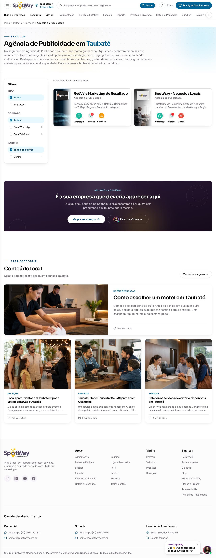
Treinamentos (118, 483)
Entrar (170, 5)
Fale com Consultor (131, 219)
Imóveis (150, 456)
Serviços (29, 22)
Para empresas (190, 462)
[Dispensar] (197, 544)
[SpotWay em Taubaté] (23, 5)
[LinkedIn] (16, 478)
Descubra (35, 14)
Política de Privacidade (194, 494)
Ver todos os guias (195, 274)
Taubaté (17, 22)
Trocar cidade (46, 7)
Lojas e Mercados (120, 462)
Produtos (151, 467)
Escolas (107, 14)
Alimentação (67, 14)
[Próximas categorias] (209, 15)
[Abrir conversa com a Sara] (207, 550)
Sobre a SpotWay (191, 478)
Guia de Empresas (14, 14)
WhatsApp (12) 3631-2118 (94, 532)
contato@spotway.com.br (22, 537)
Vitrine (49, 14)
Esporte (121, 14)
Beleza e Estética (88, 14)
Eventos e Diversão (141, 14)
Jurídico (186, 14)
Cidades (186, 467)
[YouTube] (25, 478)
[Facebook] (33, 478)
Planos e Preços (190, 483)
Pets (113, 467)
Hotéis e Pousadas (166, 14)
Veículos (150, 462)
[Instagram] (7, 478)
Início (7, 22)
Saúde (114, 473)
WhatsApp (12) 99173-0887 (24, 532)
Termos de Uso (190, 489)
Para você (187, 456)
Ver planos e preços (84, 219)
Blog (184, 473)
